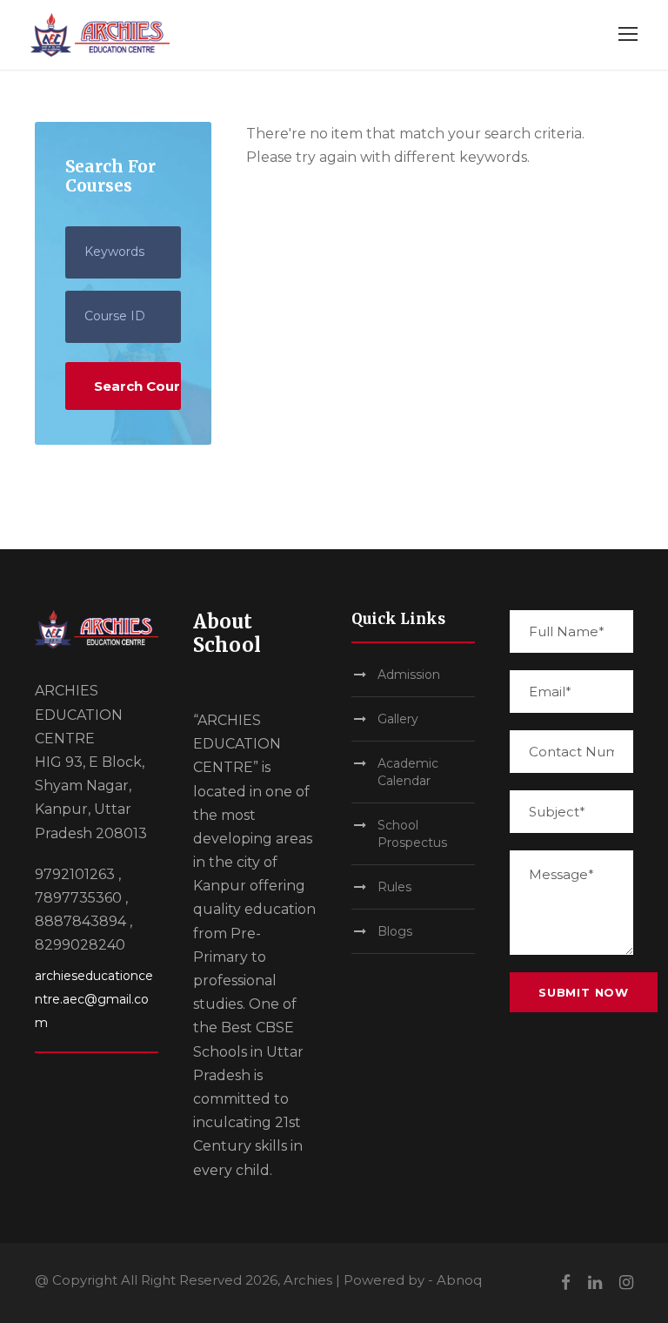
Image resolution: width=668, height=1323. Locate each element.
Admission (408, 674)
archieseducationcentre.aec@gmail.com (94, 999)
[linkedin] (595, 1283)
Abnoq (459, 1280)
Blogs (394, 931)
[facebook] (566, 1283)
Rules (394, 887)
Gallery (397, 719)
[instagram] (626, 1283)
